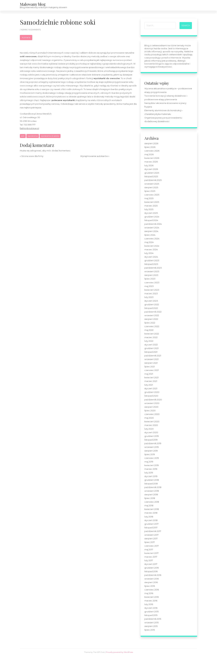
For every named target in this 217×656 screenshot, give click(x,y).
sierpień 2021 (151, 363)
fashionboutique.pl (29, 128)
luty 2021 (148, 385)
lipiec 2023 (149, 279)
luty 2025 (148, 209)
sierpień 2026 (151, 143)
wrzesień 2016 (151, 579)
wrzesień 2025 (151, 184)
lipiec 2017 (149, 542)
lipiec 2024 (149, 235)
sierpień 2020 (151, 407)
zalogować (35, 150)
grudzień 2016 (151, 568)
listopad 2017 (150, 527)
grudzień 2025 (151, 173)
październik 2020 (153, 399)
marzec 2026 (151, 162)
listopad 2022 (151, 308)
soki (22, 136)
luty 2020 (149, 429)
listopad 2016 (151, 571)
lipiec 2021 (149, 366)
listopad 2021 (150, 352)
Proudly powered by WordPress (119, 652)
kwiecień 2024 (151, 246)
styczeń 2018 (151, 520)
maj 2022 (148, 330)
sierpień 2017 (151, 538)
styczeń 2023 (151, 301)
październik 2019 (152, 443)
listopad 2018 (151, 483)
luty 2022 (148, 341)
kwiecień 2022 (151, 334)
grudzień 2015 (151, 611)
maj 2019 (148, 462)
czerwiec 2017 (151, 546)
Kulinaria (26, 37)
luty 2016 (148, 604)
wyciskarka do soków (50, 136)
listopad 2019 (151, 440)
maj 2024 (149, 242)
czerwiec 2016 (151, 590)
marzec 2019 (150, 469)
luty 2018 (148, 516)
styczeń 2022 (151, 344)
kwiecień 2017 (151, 553)
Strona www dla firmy (32, 156)
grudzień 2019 (151, 436)
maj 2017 (148, 549)
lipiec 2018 (149, 498)
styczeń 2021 (150, 388)
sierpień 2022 (151, 319)
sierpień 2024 (151, 231)
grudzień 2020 (151, 392)
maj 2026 (149, 154)
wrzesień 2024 (151, 227)
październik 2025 (153, 180)
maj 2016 (148, 593)
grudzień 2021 (151, 348)
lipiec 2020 (150, 410)
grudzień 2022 (151, 304)
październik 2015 (152, 619)
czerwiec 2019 (151, 458)
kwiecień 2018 (151, 509)
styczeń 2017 (150, 564)
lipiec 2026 (149, 147)
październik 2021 (152, 355)
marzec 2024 (151, 249)
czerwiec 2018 (151, 502)
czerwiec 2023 (151, 282)
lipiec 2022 (149, 323)
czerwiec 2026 (151, 151)
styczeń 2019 (150, 476)
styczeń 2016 (150, 608)
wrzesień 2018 (151, 491)
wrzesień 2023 (151, 271)
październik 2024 (153, 224)
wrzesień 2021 (151, 359)
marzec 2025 (151, 206)
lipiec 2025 (149, 191)
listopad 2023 (151, 264)
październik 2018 (152, 487)
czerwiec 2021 (151, 370)
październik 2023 (153, 268)
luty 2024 (148, 253)
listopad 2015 (150, 615)
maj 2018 (148, 505)
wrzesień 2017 (151, 535)
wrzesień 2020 (151, 403)
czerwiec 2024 (151, 238)
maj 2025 (148, 198)
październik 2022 (153, 312)
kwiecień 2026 (151, 158)
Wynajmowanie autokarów (94, 156)
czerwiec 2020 (151, 414)
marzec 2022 (151, 337)
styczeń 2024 (151, 257)
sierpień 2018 (151, 494)
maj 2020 (149, 418)
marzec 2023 (151, 293)
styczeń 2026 (151, 169)
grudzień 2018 (151, 480)
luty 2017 (148, 560)
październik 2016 (152, 575)
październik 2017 (152, 531)
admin (24, 30)
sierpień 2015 (151, 626)
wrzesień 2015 (151, 622)
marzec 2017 (150, 557)
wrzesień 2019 (151, 447)
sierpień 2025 (151, 187)
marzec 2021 (150, 381)
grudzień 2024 (151, 216)
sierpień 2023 (151, 275)
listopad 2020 (151, 396)
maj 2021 (148, 374)
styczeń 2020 (151, 432)
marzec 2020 (151, 425)
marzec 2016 (150, 600)
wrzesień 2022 (151, 315)
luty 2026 (148, 165)
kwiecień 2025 (151, 202)
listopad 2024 (151, 220)
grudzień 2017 (151, 524)
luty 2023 (148, 297)
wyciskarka (33, 136)
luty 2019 (148, 472)
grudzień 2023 (151, 260)
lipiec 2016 (149, 586)
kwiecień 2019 (151, 465)
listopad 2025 (151, 176)
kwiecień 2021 (151, 377)
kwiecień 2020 (151, 421)
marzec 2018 (150, 513)
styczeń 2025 (151, 213)
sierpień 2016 (151, 582)
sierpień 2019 (151, 451)
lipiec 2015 (149, 630)
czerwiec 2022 (151, 326)
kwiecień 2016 (151, 597)
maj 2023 (149, 286)
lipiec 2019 (149, 454)
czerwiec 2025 (151, 195)
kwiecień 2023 (151, 290)
